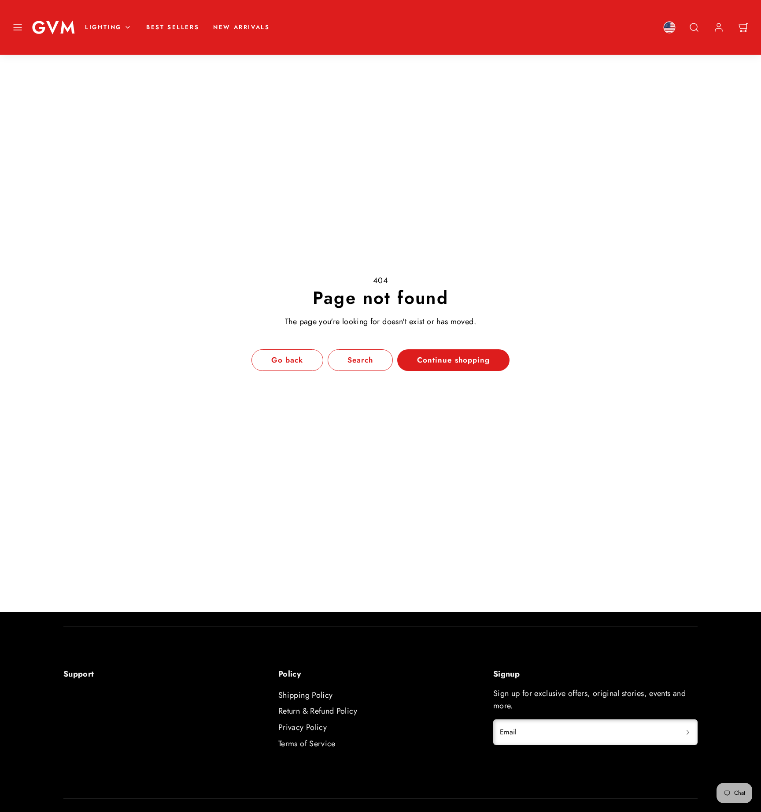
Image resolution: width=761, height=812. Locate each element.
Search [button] (360, 360)
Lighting (103, 27)
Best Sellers (172, 27)
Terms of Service (307, 743)
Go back (287, 360)
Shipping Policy (305, 695)
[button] (17, 27)
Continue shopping (453, 360)
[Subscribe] (688, 732)
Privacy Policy (302, 727)
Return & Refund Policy (317, 711)
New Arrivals (241, 27)
